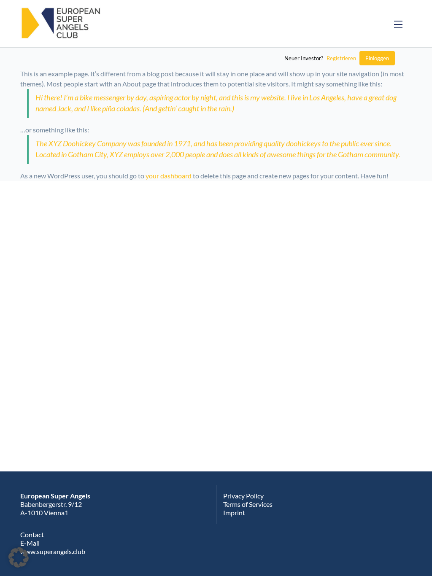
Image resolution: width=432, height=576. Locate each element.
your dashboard (169, 176)
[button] (18, 557)
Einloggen (377, 58)
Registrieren (341, 58)
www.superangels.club (52, 551)
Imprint (234, 513)
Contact (32, 534)
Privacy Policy (243, 496)
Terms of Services (248, 504)
